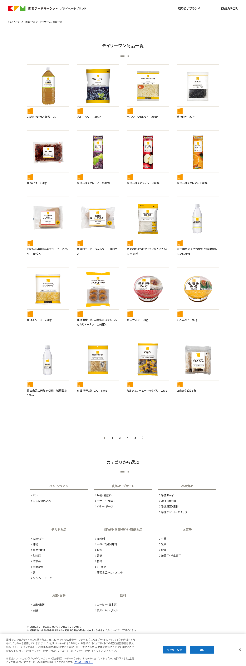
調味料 (101, 539)
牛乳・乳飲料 (104, 495)
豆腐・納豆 (39, 539)
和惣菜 (37, 555)
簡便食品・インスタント (110, 572)
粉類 (99, 550)
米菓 (163, 544)
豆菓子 (165, 539)
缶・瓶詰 (101, 567)
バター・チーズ (105, 506)
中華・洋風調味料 (107, 544)
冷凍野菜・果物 (170, 506)
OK (202, 649)
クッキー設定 (174, 649)
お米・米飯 (39, 604)
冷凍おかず (167, 495)
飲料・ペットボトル (107, 610)
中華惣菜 (38, 567)
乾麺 (99, 555)
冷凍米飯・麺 (168, 501)
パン (35, 495)
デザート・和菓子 (106, 501)
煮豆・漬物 (39, 550)
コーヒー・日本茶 (107, 604)
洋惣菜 (37, 561)
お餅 (35, 610)
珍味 (163, 550)
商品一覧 (30, 21)
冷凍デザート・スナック (174, 512)
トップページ (14, 21)
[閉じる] (240, 649)
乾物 (99, 561)
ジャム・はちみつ (42, 501)
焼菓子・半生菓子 (171, 555)
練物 (35, 544)
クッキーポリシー (83, 662)
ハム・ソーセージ (42, 578)
